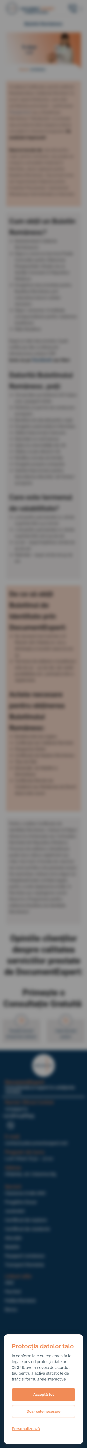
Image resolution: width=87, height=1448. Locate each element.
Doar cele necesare (43, 1411)
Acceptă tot (43, 1394)
